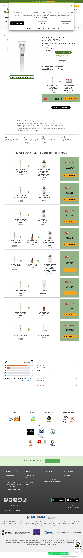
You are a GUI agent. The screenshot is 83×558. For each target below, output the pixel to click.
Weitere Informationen (41, 17)
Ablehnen (42, 23)
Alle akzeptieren (17, 23)
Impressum (29, 28)
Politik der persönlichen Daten (42, 28)
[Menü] (80, 542)
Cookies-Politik (56, 28)
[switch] (77, 552)
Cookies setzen (66, 23)
